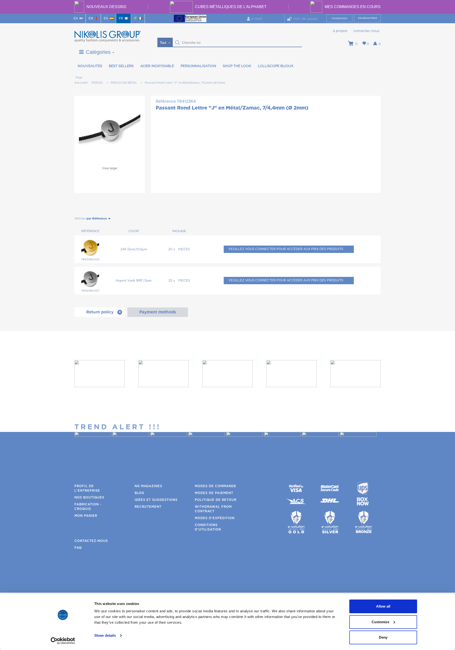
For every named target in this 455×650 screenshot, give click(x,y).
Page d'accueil (78, 78)
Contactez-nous (366, 31)
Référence (166, 101)
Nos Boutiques (89, 497)
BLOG (139, 493)
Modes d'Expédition (215, 518)
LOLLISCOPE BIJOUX (275, 66)
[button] (177, 42)
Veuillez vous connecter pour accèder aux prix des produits (285, 249)
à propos (340, 31)
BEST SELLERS (121, 66)
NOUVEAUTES (90, 66)
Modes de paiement (214, 493)
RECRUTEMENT (148, 506)
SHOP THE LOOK (237, 66)
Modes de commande (215, 486)
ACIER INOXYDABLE (157, 66)
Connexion (339, 18)
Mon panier (85, 515)
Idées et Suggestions (156, 500)
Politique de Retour (216, 500)
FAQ (78, 547)
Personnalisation (198, 66)
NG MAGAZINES (148, 486)
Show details (105, 635)
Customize (380, 622)
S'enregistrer (367, 18)
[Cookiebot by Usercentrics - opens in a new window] (63, 640)
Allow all (383, 606)
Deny (383, 637)
